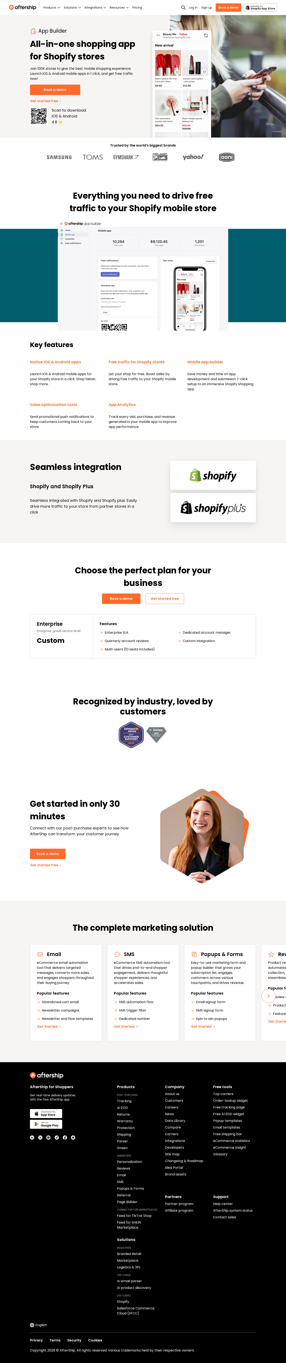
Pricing (137, 7)
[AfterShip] (23, 7)
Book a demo (228, 7)
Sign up (206, 7)
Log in (193, 7)
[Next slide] (269, 996)
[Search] (183, 7)
